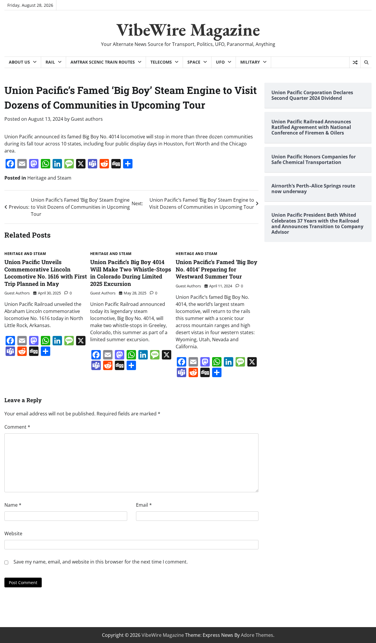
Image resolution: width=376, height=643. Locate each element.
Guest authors (87, 119)
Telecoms (161, 62)
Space (193, 62)
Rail (50, 62)
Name (12, 505)
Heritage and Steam (49, 178)
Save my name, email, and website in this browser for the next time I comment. (101, 562)
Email (144, 505)
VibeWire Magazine (188, 29)
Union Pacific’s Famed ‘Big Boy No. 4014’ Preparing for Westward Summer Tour (216, 269)
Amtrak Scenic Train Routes (102, 62)
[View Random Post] (355, 62)
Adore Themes (257, 635)
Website (13, 533)
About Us (19, 62)
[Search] (366, 62)
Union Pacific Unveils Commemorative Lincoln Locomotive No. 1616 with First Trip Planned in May (45, 272)
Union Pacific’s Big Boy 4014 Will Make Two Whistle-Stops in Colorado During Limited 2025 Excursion (130, 272)
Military (250, 62)
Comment (17, 427)
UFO (220, 62)
